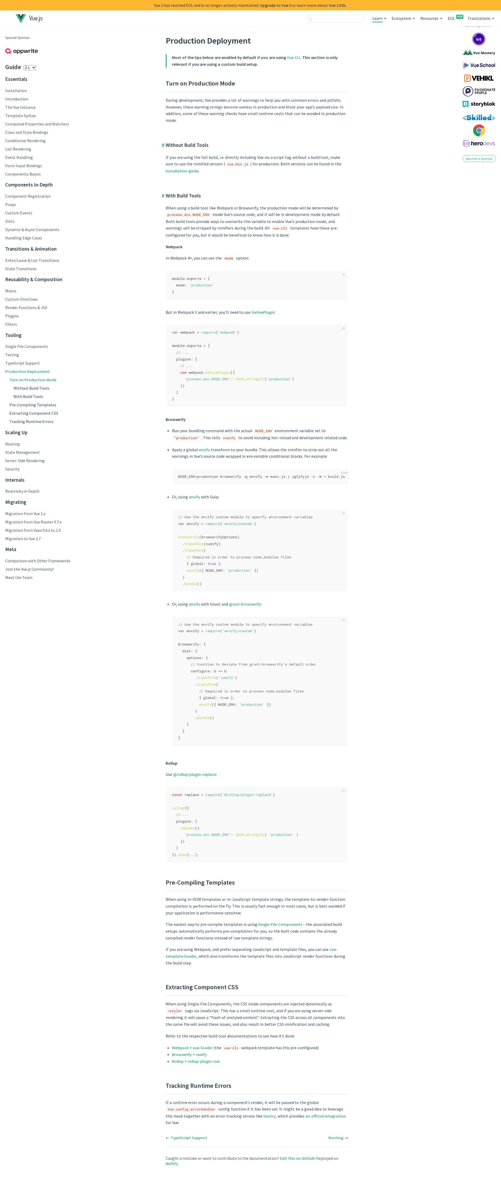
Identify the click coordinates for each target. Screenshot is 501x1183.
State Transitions (21, 268)
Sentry (269, 1116)
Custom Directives (21, 299)
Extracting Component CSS (33, 413)
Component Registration (28, 196)
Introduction (16, 98)
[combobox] (335, 19)
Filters (11, 324)
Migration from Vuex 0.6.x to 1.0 (33, 530)
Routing (12, 443)
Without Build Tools (31, 388)
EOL (455, 18)
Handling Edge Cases (23, 237)
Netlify (172, 1163)
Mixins (10, 290)
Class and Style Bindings (26, 132)
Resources (429, 18)
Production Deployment (27, 371)
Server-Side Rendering (25, 460)
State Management (22, 452)
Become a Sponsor (479, 158)
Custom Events (18, 212)
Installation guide (182, 170)
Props (10, 204)
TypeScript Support (22, 363)
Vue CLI (293, 57)
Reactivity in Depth (22, 491)
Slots (10, 221)
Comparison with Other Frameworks (37, 560)
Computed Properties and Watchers (37, 123)
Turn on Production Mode (32, 379)
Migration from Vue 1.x (25, 513)
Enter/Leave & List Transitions (32, 260)
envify (204, 449)
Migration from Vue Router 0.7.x (33, 521)
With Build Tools (28, 396)
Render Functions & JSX (26, 307)
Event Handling (19, 157)
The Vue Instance (20, 107)
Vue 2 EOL (337, 5)
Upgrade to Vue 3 (275, 5)
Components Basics (23, 174)
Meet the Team (18, 577)
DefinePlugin (263, 312)
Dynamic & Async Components (32, 229)
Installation (16, 90)
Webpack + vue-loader (192, 1047)
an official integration (325, 1116)
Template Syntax (20, 115)
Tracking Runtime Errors (31, 421)
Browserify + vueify (189, 1054)
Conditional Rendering (25, 140)
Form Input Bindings (23, 165)
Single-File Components (280, 924)
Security (12, 469)
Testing (12, 354)
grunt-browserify (245, 604)
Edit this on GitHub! (298, 1158)
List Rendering (18, 149)
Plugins (12, 315)
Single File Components (26, 346)
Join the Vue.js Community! (29, 569)
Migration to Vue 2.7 (23, 538)
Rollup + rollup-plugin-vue (196, 1061)
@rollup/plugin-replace (194, 774)
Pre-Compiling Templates (32, 404)
